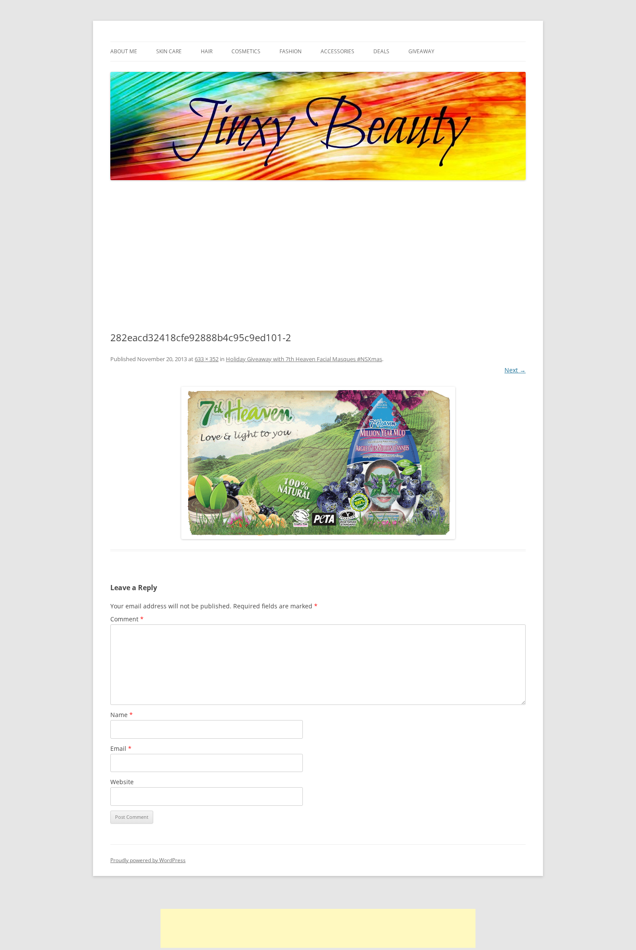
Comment (127, 619)
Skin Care (169, 51)
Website (122, 782)
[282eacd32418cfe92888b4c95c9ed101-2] (318, 463)
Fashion (290, 51)
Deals (381, 51)
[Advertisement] (318, 256)
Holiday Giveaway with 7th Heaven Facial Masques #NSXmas (304, 359)
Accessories (337, 51)
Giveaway (421, 51)
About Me (123, 51)
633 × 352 (206, 359)
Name (121, 715)
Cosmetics (245, 51)
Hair (206, 51)
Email (121, 748)
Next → (515, 370)
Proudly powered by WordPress (148, 860)
